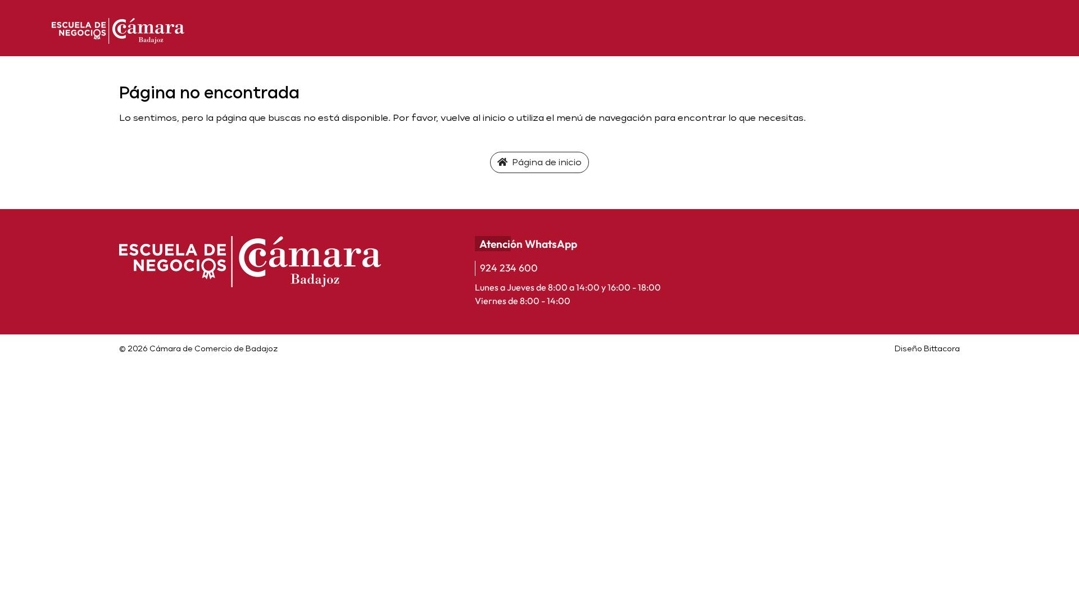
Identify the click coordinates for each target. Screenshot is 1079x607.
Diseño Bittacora (927, 349)
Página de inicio (546, 162)
